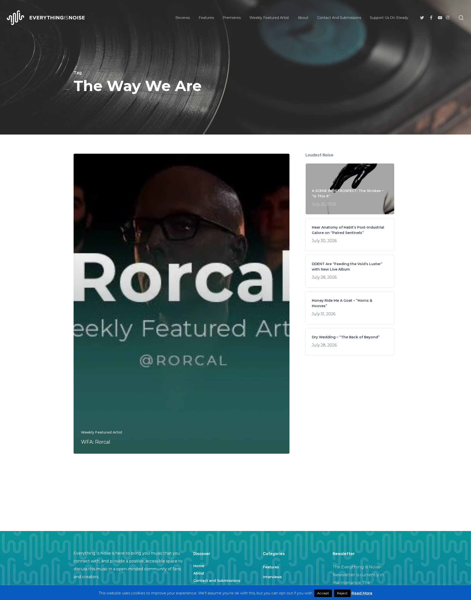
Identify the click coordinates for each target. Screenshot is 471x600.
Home (198, 566)
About (198, 573)
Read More (362, 593)
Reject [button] (342, 593)
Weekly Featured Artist (101, 432)
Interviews (272, 577)
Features (271, 567)
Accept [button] (323, 593)
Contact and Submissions (216, 580)
